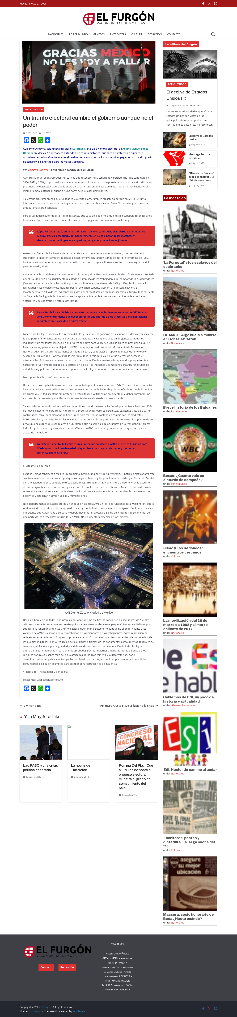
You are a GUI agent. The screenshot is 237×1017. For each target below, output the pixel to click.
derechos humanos (111, 967)
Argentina (110, 958)
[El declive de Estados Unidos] (174, 140)
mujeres (107, 985)
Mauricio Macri (121, 980)
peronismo (119, 985)
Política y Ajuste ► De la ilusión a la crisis (127, 706)
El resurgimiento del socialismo (200, 156)
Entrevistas (118, 34)
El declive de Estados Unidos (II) (186, 95)
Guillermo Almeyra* (39, 169)
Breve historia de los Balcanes (190, 407)
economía (128, 967)
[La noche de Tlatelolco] (88, 727)
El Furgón (46, 132)
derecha (123, 963)
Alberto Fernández (117, 953)
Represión (111, 989)
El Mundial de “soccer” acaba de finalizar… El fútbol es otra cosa (201, 177)
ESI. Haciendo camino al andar (190, 770)
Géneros (99, 34)
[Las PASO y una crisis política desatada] (41, 727)
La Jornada (78, 148)
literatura (125, 976)
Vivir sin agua (32, 706)
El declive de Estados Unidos (201, 138)
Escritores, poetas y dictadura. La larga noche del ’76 (189, 842)
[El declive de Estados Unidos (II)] (190, 64)
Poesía (129, 985)
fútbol (127, 972)
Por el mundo (78, 34)
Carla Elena (126, 958)
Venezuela (125, 990)
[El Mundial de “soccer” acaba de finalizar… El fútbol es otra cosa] (174, 179)
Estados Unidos (113, 971)
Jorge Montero (110, 976)
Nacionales (56, 34)
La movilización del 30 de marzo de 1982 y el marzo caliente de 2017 (185, 625)
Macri (107, 980)
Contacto (173, 34)
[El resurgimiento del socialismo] (174, 159)
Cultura (136, 34)
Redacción (155, 34)
